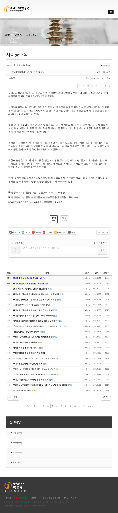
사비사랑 (12, 78)
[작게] (92, 86)
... (79, 406)
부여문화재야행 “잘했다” (23, 390)
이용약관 (7, 498)
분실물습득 (17, 452)
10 (75, 406)
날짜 (96, 273)
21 (84, 406)
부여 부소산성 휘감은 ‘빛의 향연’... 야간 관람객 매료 (34, 358)
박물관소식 (17, 432)
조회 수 (106, 273)
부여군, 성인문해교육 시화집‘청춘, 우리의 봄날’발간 (34, 369)
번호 (9, 273)
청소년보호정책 (69, 498)
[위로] (97, 86)
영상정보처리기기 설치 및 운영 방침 (46, 498)
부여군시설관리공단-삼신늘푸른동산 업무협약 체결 (26, 72)
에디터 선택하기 (101, 243)
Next (90, 406)
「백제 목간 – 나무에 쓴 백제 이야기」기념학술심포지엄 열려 (38, 326)
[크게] (88, 86)
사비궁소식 (31, 35)
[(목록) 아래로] (101, 86)
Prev (28, 406)
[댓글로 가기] (105, 86)
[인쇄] (110, 86)
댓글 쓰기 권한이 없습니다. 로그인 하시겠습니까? (40, 248)
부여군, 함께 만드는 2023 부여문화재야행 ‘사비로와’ (35, 374)
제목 (47, 273)
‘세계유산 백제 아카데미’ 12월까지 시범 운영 (31, 305)
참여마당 (18, 35)
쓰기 (106, 397)
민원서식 (16, 462)
